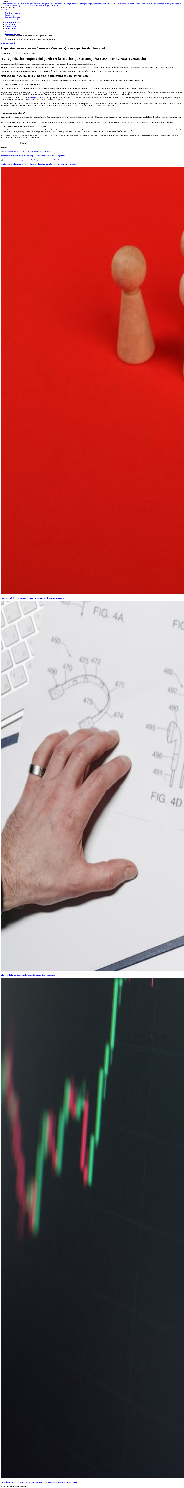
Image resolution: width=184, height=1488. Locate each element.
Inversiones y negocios (8, 43)
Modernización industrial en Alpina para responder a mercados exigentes (25, 4)
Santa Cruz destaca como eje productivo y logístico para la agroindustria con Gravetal (78, 4)
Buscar (3, 141)
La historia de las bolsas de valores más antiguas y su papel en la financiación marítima (39, 1482)
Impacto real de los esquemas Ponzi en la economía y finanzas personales (131, 4)
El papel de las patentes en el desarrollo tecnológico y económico (37, 6)
